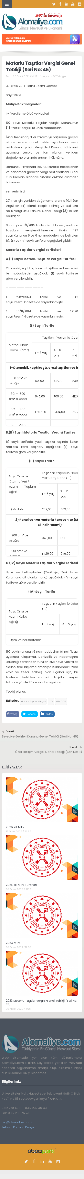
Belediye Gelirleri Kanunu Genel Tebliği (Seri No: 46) (40, 736)
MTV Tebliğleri (59, 76)
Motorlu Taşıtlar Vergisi (33, 701)
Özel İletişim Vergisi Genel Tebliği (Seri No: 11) (48, 752)
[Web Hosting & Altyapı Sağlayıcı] (42, 1151)
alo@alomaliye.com (17, 1122)
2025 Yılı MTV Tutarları (21, 885)
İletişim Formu (12, 1127)
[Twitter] (54, 4)
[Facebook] (60, 4)
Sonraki (73, 747)
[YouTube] (73, 4)
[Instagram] (79, 4)
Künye (29, 1127)
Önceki (10, 731)
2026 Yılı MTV (15, 827)
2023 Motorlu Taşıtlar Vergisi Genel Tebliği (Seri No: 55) (41, 1002)
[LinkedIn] (67, 4)
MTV (51, 701)
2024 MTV (13, 943)
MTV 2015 (61, 701)
